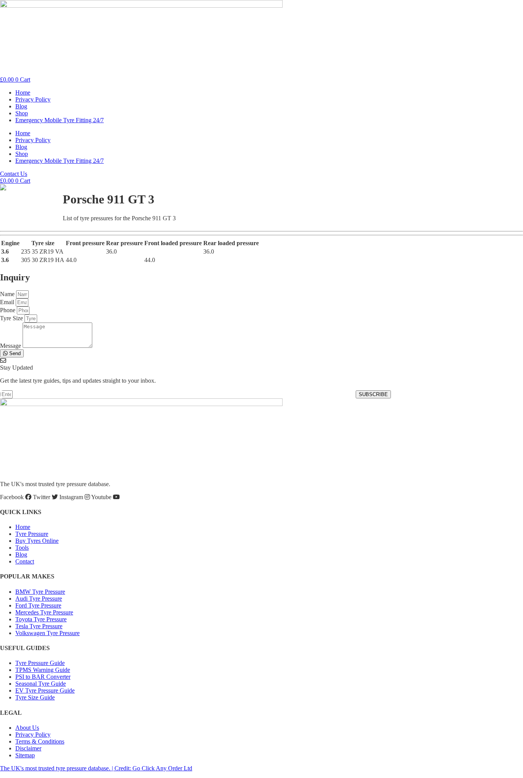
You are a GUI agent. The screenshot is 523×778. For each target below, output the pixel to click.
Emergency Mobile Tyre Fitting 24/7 (59, 120)
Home (22, 92)
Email (8, 302)
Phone (8, 310)
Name (8, 294)
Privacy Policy (33, 99)
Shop (21, 113)
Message (11, 345)
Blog (21, 106)
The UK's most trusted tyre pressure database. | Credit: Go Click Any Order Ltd (96, 768)
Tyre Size (12, 318)
